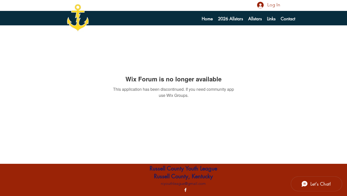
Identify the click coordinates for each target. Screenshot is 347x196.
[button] (255, 18)
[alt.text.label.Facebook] (185, 189)
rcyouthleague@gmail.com (183, 183)
